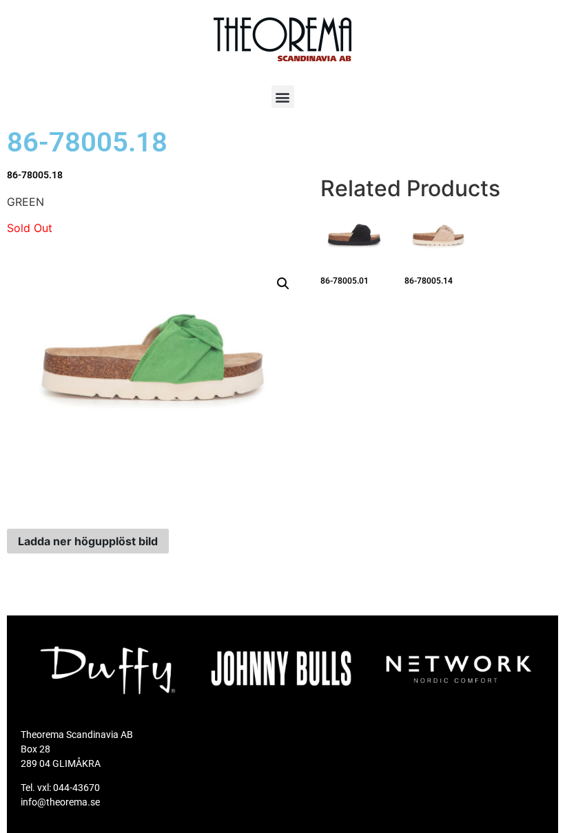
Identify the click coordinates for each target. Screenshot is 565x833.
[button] (282, 96)
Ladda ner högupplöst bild (88, 541)
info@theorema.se (60, 802)
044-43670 (76, 787)
